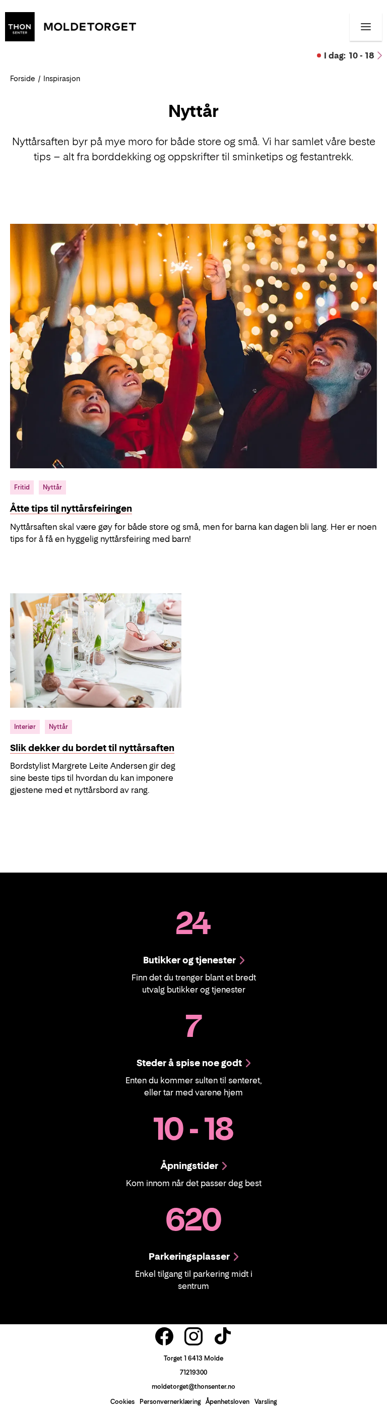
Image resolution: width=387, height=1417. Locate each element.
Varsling (265, 1401)
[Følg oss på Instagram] (193, 1336)
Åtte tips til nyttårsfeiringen (71, 508)
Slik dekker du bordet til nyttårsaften (92, 748)
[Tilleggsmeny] (366, 27)
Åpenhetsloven (227, 1401)
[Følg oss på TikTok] (223, 1336)
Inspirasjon (61, 78)
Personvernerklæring (170, 1401)
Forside (22, 78)
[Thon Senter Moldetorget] (70, 26)
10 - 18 (349, 55)
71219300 (193, 1372)
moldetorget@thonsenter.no (193, 1386)
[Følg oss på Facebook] (164, 1336)
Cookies (122, 1401)
